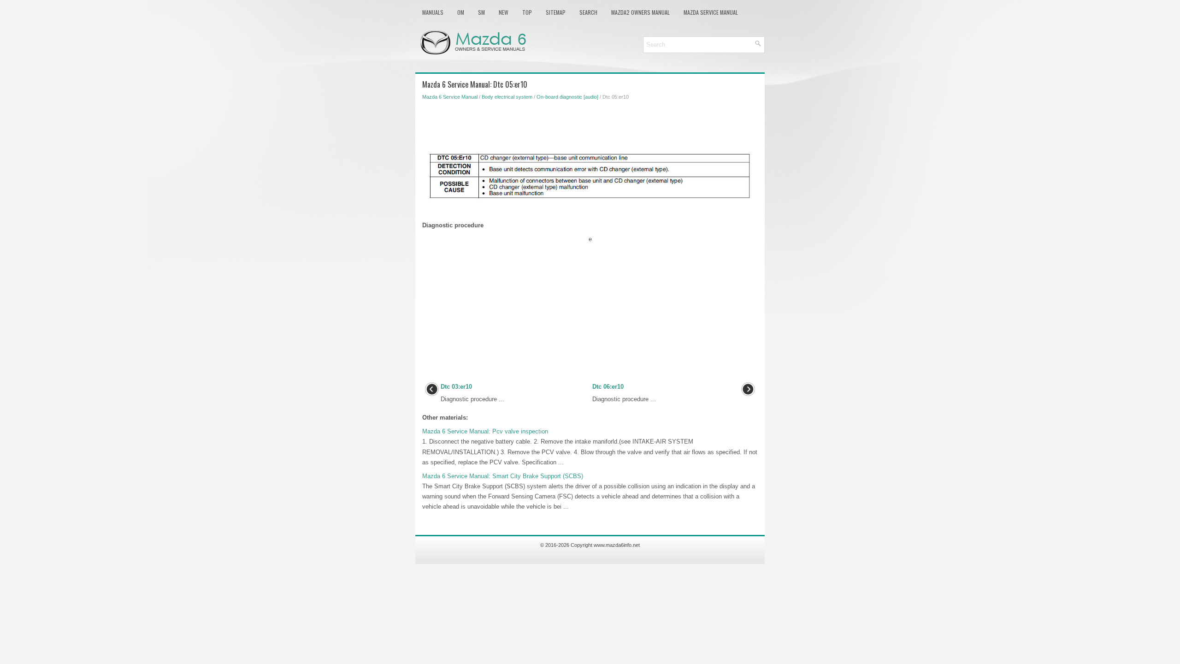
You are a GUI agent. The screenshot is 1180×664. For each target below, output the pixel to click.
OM (460, 12)
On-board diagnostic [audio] (567, 97)
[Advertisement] (590, 125)
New (503, 12)
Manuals (432, 12)
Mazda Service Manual (711, 12)
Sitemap (556, 12)
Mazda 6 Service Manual (450, 97)
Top (527, 12)
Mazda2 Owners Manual (640, 12)
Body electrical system (507, 97)
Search (588, 12)
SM (481, 12)
